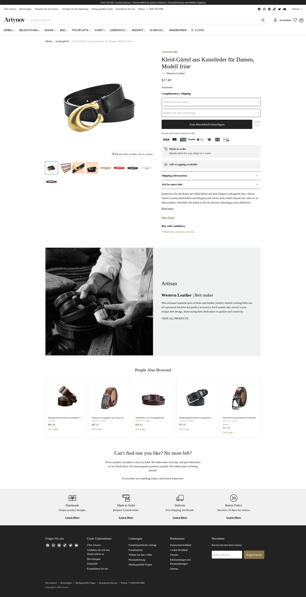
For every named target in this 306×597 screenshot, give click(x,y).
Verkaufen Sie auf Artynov (47, 9)
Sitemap (174, 568)
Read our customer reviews (179, 231)
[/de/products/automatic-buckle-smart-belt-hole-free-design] (240, 397)
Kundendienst (136, 550)
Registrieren (254, 555)
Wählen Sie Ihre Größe (140, 554)
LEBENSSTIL (118, 30)
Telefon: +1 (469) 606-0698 (150, 9)
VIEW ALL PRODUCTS (174, 318)
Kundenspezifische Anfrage (143, 545)
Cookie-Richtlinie (179, 550)
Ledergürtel (62, 41)
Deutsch (295, 9)
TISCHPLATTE (80, 30)
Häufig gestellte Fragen (102, 9)
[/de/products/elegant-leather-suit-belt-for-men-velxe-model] (109, 397)
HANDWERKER (178, 30)
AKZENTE (138, 30)
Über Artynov (10, 9)
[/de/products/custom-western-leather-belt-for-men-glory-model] (196, 397)
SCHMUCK (156, 30)
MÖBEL (8, 30)
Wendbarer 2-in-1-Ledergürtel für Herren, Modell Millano (149, 419)
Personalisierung (137, 559)
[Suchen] (263, 20)
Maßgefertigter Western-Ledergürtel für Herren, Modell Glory (196, 419)
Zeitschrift (92, 563)
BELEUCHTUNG (29, 30)
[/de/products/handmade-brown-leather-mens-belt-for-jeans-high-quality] (65, 397)
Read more (168, 208)
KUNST (99, 30)
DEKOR (49, 30)
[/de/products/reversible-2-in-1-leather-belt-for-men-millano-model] (153, 397)
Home (48, 41)
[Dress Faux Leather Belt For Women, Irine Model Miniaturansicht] (51, 167)
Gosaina (51, 421)
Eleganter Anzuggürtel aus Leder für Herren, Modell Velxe (107, 419)
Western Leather (176, 73)
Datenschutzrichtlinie (180, 545)
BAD (63, 30)
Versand (174, 554)
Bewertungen (25, 9)
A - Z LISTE (197, 30)
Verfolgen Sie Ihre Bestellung (75, 9)
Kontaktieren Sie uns (125, 9)
